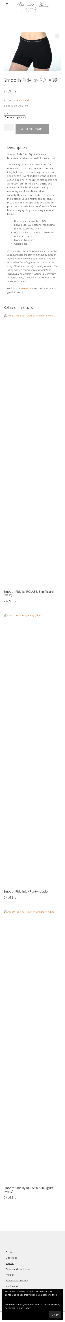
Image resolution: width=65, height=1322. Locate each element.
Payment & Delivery (17, 1280)
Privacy (10, 1274)
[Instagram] (38, 1240)
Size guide (12, 1257)
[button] (57, 36)
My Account (12, 1286)
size (6, 113)
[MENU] (7, 3)
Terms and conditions (18, 1269)
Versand (24, 100)
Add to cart (32, 129)
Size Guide (27, 288)
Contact (10, 1252)
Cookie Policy (23, 1308)
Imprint (10, 1263)
